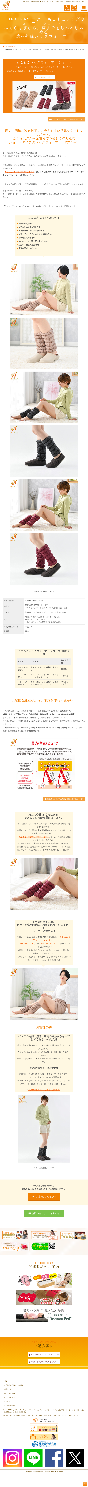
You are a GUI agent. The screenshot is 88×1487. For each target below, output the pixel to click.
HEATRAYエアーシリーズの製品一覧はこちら (67, 119)
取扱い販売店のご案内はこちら (44, 1362)
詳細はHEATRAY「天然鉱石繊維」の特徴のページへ (65, 799)
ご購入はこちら (45, 77)
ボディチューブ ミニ (49, 943)
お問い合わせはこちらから (45, 1213)
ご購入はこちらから (45, 1196)
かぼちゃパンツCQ (27, 943)
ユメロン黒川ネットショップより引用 (44, 1090)
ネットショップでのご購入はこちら (44, 1354)
